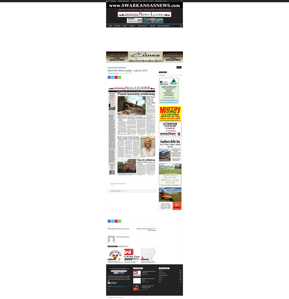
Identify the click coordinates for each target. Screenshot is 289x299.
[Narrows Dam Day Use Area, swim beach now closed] (131, 254)
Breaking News (162, 273)
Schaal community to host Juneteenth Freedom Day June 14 (115, 261)
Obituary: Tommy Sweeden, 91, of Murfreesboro (146, 229)
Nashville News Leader (121, 67)
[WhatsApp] (119, 77)
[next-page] (155, 246)
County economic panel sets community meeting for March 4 (148, 261)
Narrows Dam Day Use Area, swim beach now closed (131, 261)
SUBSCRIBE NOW (158, 1)
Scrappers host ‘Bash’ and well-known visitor (148, 286)
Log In (164, 1)
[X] (112, 77)
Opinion (160, 279)
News (160, 282)
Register (112, 185)
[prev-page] (153, 246)
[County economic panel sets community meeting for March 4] (148, 254)
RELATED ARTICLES (112, 246)
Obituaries (117, 25)
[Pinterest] (116, 77)
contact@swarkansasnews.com (120, 286)
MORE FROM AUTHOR (123, 246)
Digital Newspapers (163, 25)
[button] (180, 25)
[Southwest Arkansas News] (144, 13)
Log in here (124, 191)
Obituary (160, 277)
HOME (140, 1)
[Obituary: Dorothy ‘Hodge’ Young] (137, 281)
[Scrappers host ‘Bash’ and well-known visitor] (137, 288)
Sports (125, 25)
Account (151, 1)
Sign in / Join (135, 1)
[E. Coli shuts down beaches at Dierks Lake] (137, 273)
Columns (131, 25)
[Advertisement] (144, 38)
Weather (152, 25)
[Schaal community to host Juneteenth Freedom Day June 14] (115, 254)
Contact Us (145, 1)
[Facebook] (182, 1)
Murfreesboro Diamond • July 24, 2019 (118, 228)
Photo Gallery (142, 25)
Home (110, 25)
